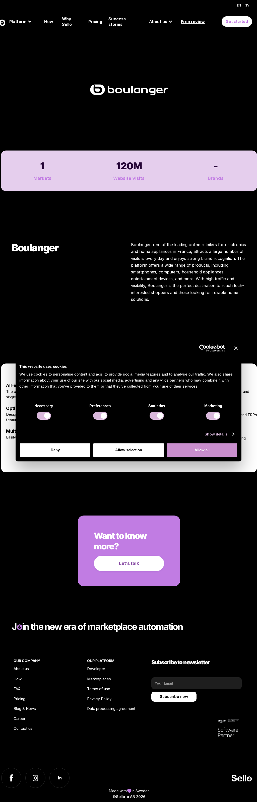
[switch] (100, 416)
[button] (24, 21)
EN (239, 5)
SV (247, 5)
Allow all (202, 450)
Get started (237, 21)
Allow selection (128, 450)
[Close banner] (236, 348)
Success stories (117, 21)
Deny (55, 450)
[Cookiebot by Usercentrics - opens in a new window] (203, 348)
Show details (216, 434)
